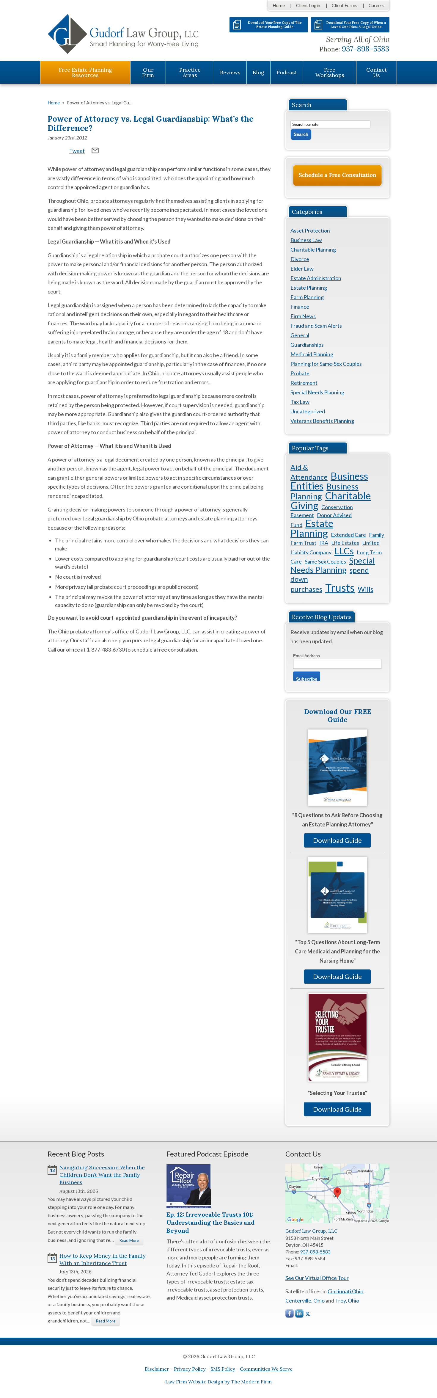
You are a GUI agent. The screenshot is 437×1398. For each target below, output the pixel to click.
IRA (323, 542)
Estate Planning (308, 287)
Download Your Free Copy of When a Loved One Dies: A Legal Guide (356, 25)
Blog (258, 72)
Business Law (306, 240)
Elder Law (302, 268)
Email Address (306, 655)
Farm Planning (307, 297)
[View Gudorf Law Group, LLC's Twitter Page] (307, 1314)
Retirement (303, 382)
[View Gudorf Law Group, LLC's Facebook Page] (289, 1314)
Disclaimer (157, 1369)
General (299, 335)
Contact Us (376, 72)
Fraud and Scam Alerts (316, 325)
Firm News (303, 316)
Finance (299, 306)
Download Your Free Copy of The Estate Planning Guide (275, 25)
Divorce (299, 259)
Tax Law (299, 401)
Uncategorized (307, 411)
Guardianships (307, 344)
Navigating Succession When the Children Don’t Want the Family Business (102, 1175)
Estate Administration (315, 278)
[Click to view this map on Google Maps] (337, 1221)
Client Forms (344, 5)
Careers (376, 5)
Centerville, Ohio (305, 1300)
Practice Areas (190, 72)
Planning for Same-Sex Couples (326, 363)
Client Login (308, 5)
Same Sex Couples (325, 561)
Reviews (230, 72)
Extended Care (348, 534)
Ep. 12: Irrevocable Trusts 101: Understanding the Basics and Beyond (210, 1222)
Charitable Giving (330, 500)
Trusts (340, 587)
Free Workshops (329, 72)
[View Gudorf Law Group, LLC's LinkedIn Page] (299, 1314)
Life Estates (345, 542)
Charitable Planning (313, 249)
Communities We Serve (266, 1369)
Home (279, 5)
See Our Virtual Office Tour (317, 1278)
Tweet (77, 151)
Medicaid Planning (311, 354)
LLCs (344, 550)
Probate (299, 373)
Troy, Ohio (347, 1300)
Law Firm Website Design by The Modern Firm (218, 1382)
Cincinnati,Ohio (345, 1291)
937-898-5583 (365, 49)
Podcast (286, 72)
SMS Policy (222, 1369)
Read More (129, 1240)
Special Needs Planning (317, 392)
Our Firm (148, 72)
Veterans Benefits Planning (322, 421)
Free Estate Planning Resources (85, 72)
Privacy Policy (190, 1369)
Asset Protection (310, 230)
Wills (365, 589)
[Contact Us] (337, 175)
